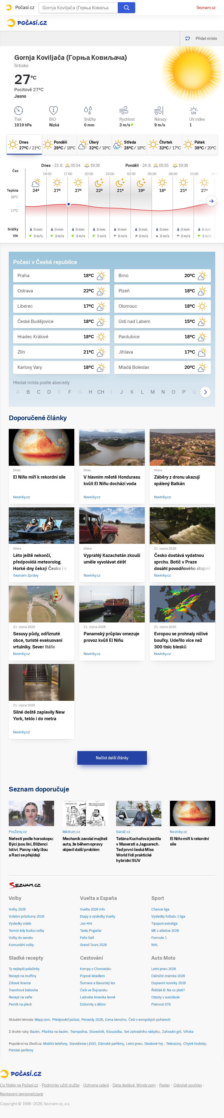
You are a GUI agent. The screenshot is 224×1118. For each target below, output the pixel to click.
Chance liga (160, 909)
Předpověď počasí (65, 1020)
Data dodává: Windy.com (134, 1085)
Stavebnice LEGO (82, 1044)
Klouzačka (114, 1032)
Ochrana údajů (96, 1085)
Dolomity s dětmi (93, 1004)
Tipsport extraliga (164, 924)
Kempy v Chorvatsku (95, 969)
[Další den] (211, 200)
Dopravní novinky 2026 (168, 983)
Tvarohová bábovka (23, 990)
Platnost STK (161, 1004)
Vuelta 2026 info (92, 909)
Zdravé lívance (20, 983)
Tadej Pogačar (91, 931)
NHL (154, 945)
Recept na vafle (20, 997)
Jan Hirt (86, 924)
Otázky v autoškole (165, 997)
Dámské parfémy (111, 1044)
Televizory (173, 1044)
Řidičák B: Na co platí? (168, 990)
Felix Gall (87, 938)
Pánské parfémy (21, 1050)
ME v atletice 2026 (165, 931)
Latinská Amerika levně (97, 997)
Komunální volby (21, 945)
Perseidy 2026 (92, 1020)
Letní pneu (134, 1044)
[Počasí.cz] (27, 23)
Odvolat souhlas (187, 1085)
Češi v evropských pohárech (149, 1020)
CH (100, 392)
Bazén (35, 1032)
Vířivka (188, 1032)
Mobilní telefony (55, 1044)
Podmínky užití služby (61, 1085)
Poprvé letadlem (92, 976)
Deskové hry (154, 1044)
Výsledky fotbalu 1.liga (168, 916)
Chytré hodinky (194, 1044)
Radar (164, 1085)
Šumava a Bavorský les (97, 983)
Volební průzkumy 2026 (26, 916)
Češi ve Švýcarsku (93, 990)
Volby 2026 (17, 909)
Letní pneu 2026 (163, 969)
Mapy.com (42, 1020)
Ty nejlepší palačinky (24, 969)
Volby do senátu (21, 938)
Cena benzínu (115, 1020)
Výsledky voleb (20, 924)
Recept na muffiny (22, 976)
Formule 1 (159, 938)
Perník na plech (20, 1004)
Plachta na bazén (55, 1032)
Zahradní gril (171, 1032)
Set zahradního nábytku (142, 1032)
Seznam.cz (206, 7)
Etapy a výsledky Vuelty (97, 916)
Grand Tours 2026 (93, 945)
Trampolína (78, 1032)
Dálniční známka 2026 (168, 976)
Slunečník (96, 1032)
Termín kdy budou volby (26, 931)
